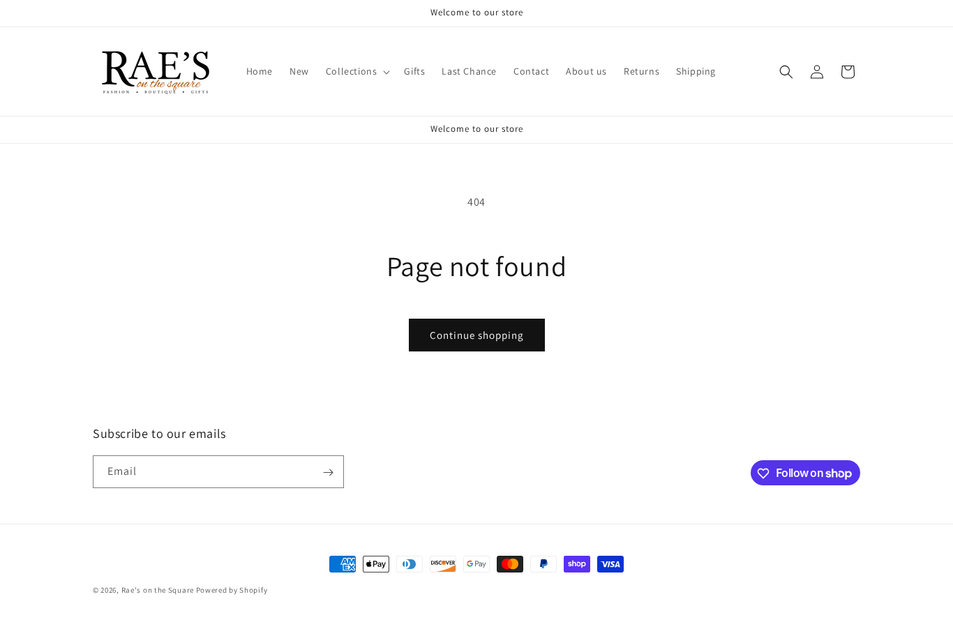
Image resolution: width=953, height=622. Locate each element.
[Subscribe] (328, 472)
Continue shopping (477, 335)
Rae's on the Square (157, 590)
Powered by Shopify (232, 590)
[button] (356, 71)
